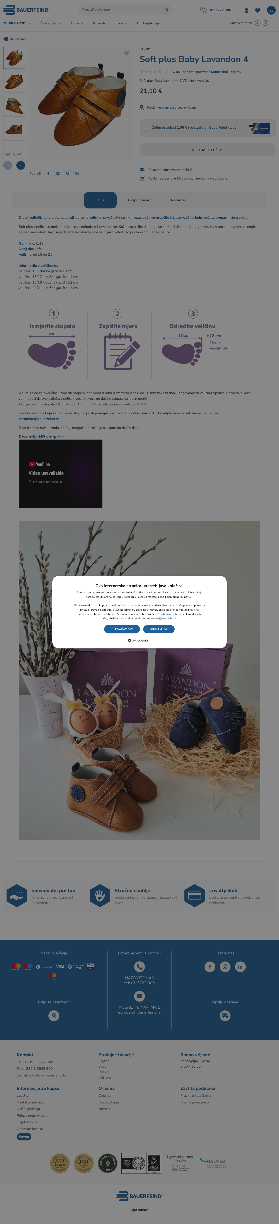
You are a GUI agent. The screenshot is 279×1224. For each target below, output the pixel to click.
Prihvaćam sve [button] (122, 629)
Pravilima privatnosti (169, 614)
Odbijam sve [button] (159, 629)
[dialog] (139, 612)
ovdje (183, 592)
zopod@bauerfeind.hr (164, 618)
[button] (139, 640)
